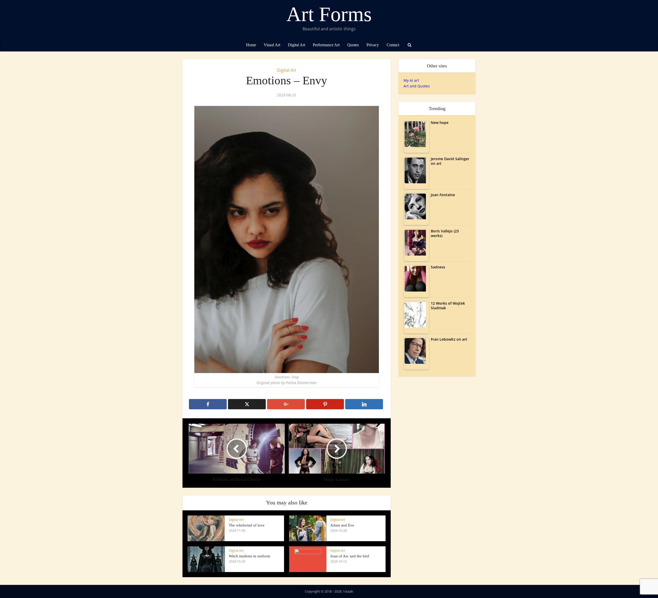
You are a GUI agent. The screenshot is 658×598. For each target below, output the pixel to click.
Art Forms (329, 14)
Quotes (353, 45)
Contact (393, 45)
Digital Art (296, 45)
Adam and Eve (342, 525)
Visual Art (272, 45)
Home (251, 45)
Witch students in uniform (249, 556)
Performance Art (326, 45)
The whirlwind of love (246, 525)
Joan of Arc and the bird (349, 556)
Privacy (373, 45)
